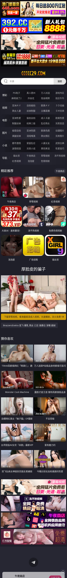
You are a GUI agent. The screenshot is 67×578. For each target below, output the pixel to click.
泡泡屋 (31, 160)
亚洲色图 (31, 130)
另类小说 (31, 148)
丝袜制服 (31, 110)
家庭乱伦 (31, 143)
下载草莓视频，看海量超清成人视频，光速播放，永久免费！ (33, 316)
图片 (4, 133)
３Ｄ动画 (59, 105)
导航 (4, 158)
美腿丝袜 (16, 135)
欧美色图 (45, 130)
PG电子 (16, 92)
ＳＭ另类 (59, 110)
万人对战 (45, 92)
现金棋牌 (45, 98)
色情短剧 (45, 160)
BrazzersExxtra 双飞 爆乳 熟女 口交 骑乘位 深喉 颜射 (29, 325)
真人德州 (31, 92)
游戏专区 (59, 92)
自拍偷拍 (31, 105)
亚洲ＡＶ (16, 105)
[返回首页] (63, 572)
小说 (4, 145)
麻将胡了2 (17, 98)
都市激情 (16, 143)
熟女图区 (45, 135)
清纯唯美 (31, 135)
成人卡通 (45, 117)
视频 (4, 107)
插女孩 (16, 155)
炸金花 (31, 98)
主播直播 (45, 110)
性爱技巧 (59, 148)
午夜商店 (31, 155)
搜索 (60, 81)
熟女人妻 (16, 110)
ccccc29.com (33, 73)
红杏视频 (16, 160)
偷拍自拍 (31, 117)
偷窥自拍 (16, 130)
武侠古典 (59, 143)
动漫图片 (59, 130)
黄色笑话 (45, 148)
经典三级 (31, 123)
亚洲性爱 (16, 117)
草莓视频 (45, 155)
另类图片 (59, 135)
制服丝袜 (16, 123)
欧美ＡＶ (45, 105)
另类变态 (59, 123)
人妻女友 (45, 143)
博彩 (4, 95)
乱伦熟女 (45, 123)
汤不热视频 (59, 155)
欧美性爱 (59, 117)
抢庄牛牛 (59, 98)
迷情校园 (16, 148)
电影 (4, 120)
